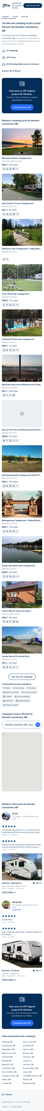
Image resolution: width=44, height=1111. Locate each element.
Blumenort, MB (7, 1064)
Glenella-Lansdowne (9, 18)
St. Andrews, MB (8, 1068)
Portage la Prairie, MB (10, 1076)
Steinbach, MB (28, 1057)
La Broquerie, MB (8, 1046)
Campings (5, 16)
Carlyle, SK (27, 1061)
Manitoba (24, 16)
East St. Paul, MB (29, 1042)
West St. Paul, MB (8, 1053)
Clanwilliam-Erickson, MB (32, 1076)
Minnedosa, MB (29, 1083)
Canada (15, 16)
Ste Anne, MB (28, 1064)
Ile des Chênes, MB (30, 1068)
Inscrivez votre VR (22, 107)
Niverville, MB (28, 1046)
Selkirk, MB (6, 1080)
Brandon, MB (28, 1053)
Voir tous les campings (22, 677)
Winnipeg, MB (7, 1042)
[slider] (9, 826)
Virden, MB (27, 1072)
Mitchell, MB (6, 1061)
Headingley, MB (8, 1049)
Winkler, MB (27, 1080)
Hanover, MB (28, 1049)
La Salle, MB (6, 1083)
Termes (5, 1107)
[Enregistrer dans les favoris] (39, 856)
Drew (15, 813)
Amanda (17, 902)
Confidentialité (16, 1107)
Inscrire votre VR (33, 5)
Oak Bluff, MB (7, 1057)
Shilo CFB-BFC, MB (9, 1072)
